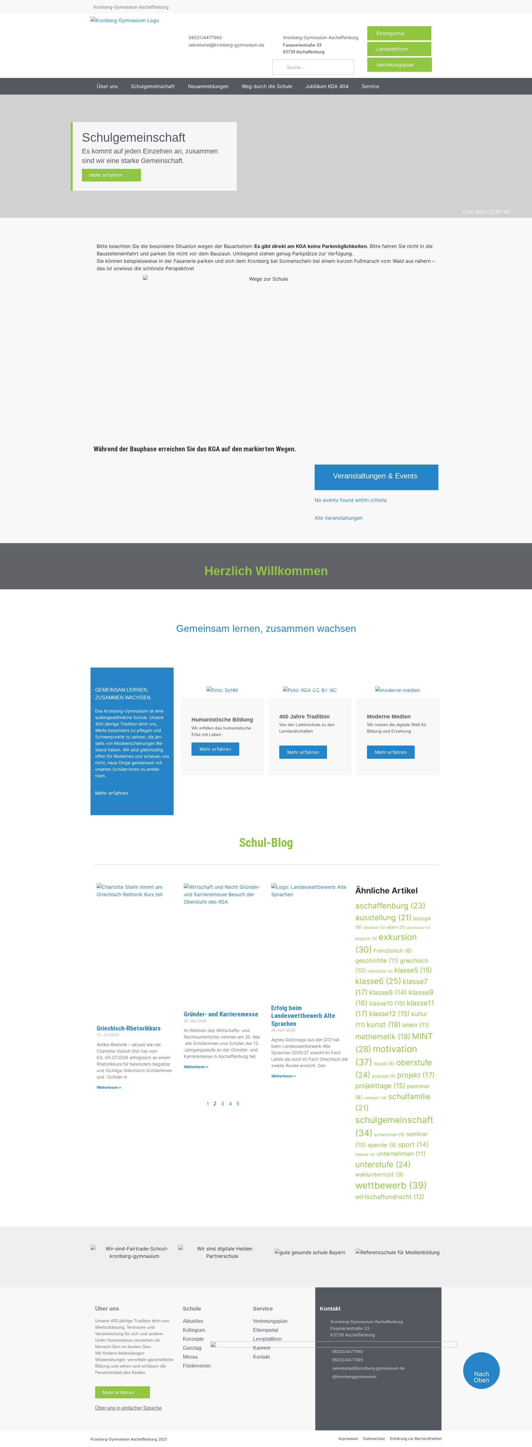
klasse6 (378, 981)
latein (415, 1025)
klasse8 (388, 992)
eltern (396, 927)
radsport (375, 1097)
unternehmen (401, 1153)
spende (382, 1144)
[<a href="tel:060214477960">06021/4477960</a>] (181, 37)
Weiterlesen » (109, 1087)
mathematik (382, 1036)
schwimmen (389, 1134)
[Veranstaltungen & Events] (323, 477)
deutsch (374, 927)
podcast (384, 1076)
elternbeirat (418, 928)
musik (384, 1064)
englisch (366, 938)
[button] (111, 86)
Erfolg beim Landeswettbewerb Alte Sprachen (303, 1015)
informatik (380, 971)
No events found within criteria (351, 500)
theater (365, 1154)
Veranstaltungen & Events (375, 476)
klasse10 (387, 1003)
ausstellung (383, 917)
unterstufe (383, 1164)
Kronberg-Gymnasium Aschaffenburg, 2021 (129, 1439)
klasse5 (413, 970)
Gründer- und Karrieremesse (221, 1014)
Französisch (392, 950)
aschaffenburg (390, 905)
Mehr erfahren (109, 175)
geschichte (376, 960)
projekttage (380, 1086)
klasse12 (389, 1014)
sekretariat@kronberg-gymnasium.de (226, 44)
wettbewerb (391, 1185)
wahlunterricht (379, 1174)
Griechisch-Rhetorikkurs (129, 1028)
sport (413, 1144)
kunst (384, 1024)
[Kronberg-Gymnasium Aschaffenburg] (275, 37)
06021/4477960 (205, 37)
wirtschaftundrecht (389, 1197)
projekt (416, 1075)
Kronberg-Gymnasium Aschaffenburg (320, 37)
